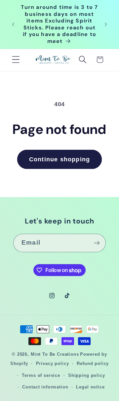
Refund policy (93, 363)
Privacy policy (52, 363)
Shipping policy (86, 375)
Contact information (45, 386)
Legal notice (90, 386)
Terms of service (41, 375)
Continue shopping (59, 159)
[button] (16, 59)
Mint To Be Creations (55, 354)
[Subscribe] (96, 243)
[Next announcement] (106, 24)
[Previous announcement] (13, 24)
